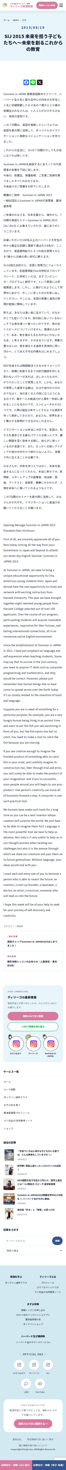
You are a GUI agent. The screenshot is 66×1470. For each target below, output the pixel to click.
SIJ (48, 1373)
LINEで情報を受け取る (33, 1026)
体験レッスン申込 (47, 5)
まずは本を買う (12, 1105)
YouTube (40, 1391)
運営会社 (17, 1439)
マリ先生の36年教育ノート (18, 1120)
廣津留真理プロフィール (17, 1112)
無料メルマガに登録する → (33, 1423)
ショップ (8, 1128)
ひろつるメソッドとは (48, 1287)
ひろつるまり (19, 1373)
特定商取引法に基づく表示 (40, 1439)
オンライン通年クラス (15, 1097)
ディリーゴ (34, 1373)
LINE (26, 1391)
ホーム (6, 20)
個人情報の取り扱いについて (33, 1445)
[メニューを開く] (61, 5)
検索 (57, 1240)
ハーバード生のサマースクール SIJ (33, 1342)
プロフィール (47, 1282)
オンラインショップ (33, 1324)
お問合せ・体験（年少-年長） (49, 1465)
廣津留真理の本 (33, 1319)
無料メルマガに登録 (33, 1016)
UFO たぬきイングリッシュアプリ (33, 1314)
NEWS (16, 20)
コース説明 (9, 1089)
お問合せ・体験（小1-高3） (16, 1465)
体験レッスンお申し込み (33, 1310)
